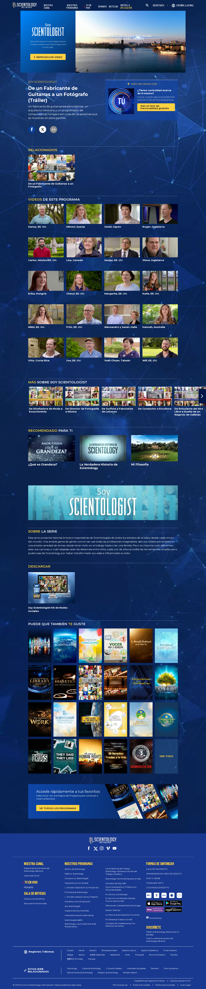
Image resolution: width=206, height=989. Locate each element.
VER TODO (166, 756)
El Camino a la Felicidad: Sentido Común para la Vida (120, 899)
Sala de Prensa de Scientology (80, 972)
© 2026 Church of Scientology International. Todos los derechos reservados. (47, 985)
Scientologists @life (73, 920)
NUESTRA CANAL (48, 6)
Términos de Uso (120, 985)
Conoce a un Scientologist (77, 878)
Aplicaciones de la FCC (180, 981)
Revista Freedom (130, 972)
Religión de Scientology (108, 972)
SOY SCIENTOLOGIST (42, 81)
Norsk (127, 955)
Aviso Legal (185, 985)
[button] (3, 396)
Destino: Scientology (74, 873)
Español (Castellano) (149, 950)
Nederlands (115, 955)
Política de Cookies (141, 985)
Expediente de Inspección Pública (149, 981)
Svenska (174, 955)
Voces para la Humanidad (76, 883)
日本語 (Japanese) (97, 955)
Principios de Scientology (76, 892)
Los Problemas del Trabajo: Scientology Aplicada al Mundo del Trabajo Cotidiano (121, 871)
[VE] (166, 645)
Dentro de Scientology (75, 869)
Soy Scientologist (72, 906)
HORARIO (102, 6)
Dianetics (155, 968)
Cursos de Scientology (91, 968)
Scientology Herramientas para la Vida (123, 878)
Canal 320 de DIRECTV (157, 869)
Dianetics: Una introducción (77, 901)
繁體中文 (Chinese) (75, 959)
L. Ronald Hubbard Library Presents (81, 897)
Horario (28, 887)
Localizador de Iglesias (136, 968)
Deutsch (93, 950)
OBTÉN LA (126, 6)
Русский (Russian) (157, 955)
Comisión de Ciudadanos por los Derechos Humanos (120, 924)
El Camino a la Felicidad (116, 894)
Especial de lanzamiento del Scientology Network (36, 869)
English (70, 950)
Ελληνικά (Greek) (109, 950)
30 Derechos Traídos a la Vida (118, 919)
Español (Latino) (129, 950)
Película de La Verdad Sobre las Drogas (123, 905)
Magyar (70, 955)
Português (139, 955)
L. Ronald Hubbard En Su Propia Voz (82, 887)
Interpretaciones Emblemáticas (79, 915)
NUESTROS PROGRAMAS (72, 6)
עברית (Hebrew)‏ (170, 950)
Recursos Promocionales (35, 903)
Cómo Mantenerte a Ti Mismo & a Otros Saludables (120, 888)
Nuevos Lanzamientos (34, 899)
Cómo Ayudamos (171, 968)
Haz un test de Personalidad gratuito (154, 107)
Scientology (72, 968)
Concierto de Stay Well (115, 883)
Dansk (81, 950)
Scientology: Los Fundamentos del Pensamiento (80, 925)
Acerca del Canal (31, 875)
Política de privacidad (165, 985)
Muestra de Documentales (77, 910)
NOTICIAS (113, 6)
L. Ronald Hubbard (114, 968)
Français (91, 959)
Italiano (82, 955)
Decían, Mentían (113, 910)
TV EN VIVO (88, 6)
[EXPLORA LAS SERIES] (39, 645)
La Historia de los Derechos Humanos (122, 915)
